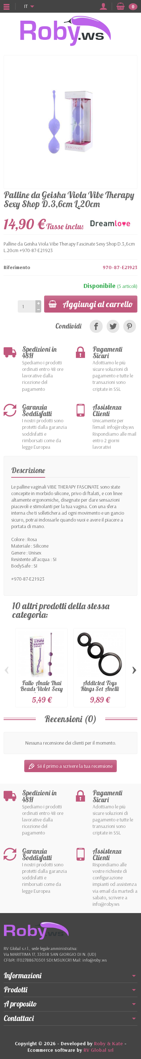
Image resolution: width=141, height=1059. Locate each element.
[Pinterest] (129, 326)
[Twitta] (113, 326)
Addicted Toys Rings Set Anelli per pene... (100, 689)
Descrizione (28, 470)
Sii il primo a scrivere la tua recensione (74, 766)
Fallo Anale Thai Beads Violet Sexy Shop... (41, 689)
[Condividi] (96, 326)
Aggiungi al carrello (98, 303)
